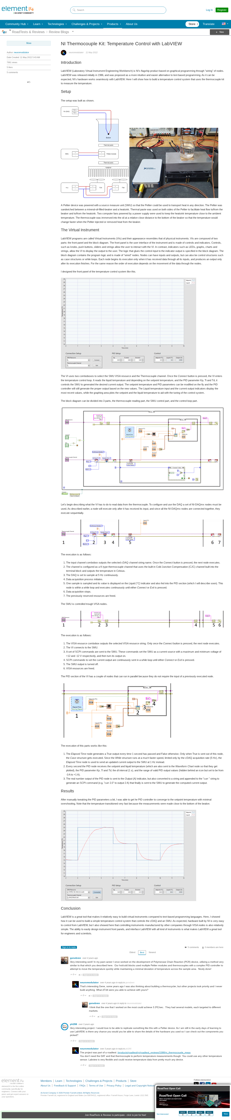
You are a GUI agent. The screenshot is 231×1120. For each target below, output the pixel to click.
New (222, 32)
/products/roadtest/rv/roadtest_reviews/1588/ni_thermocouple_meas (154, 1052)
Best (142, 952)
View (226, 1114)
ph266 (74, 1024)
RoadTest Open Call (168, 1088)
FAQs (82, 1085)
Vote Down (75, 974)
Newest (152, 952)
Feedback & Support (65, 1085)
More (10, 30)
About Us (45, 1085)
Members (46, 1080)
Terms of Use (96, 1085)
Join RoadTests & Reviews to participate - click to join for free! (115, 1115)
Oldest (132, 952)
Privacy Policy (114, 1085)
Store (133, 1080)
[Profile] (223, 24)
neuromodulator (21, 52)
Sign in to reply (69, 947)
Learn (58, 1080)
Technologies (74, 1080)
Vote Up (71, 974)
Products (121, 1080)
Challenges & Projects (98, 1080)
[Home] (18, 10)
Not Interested (162, 1114)
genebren (76, 958)
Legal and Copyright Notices (140, 1085)
